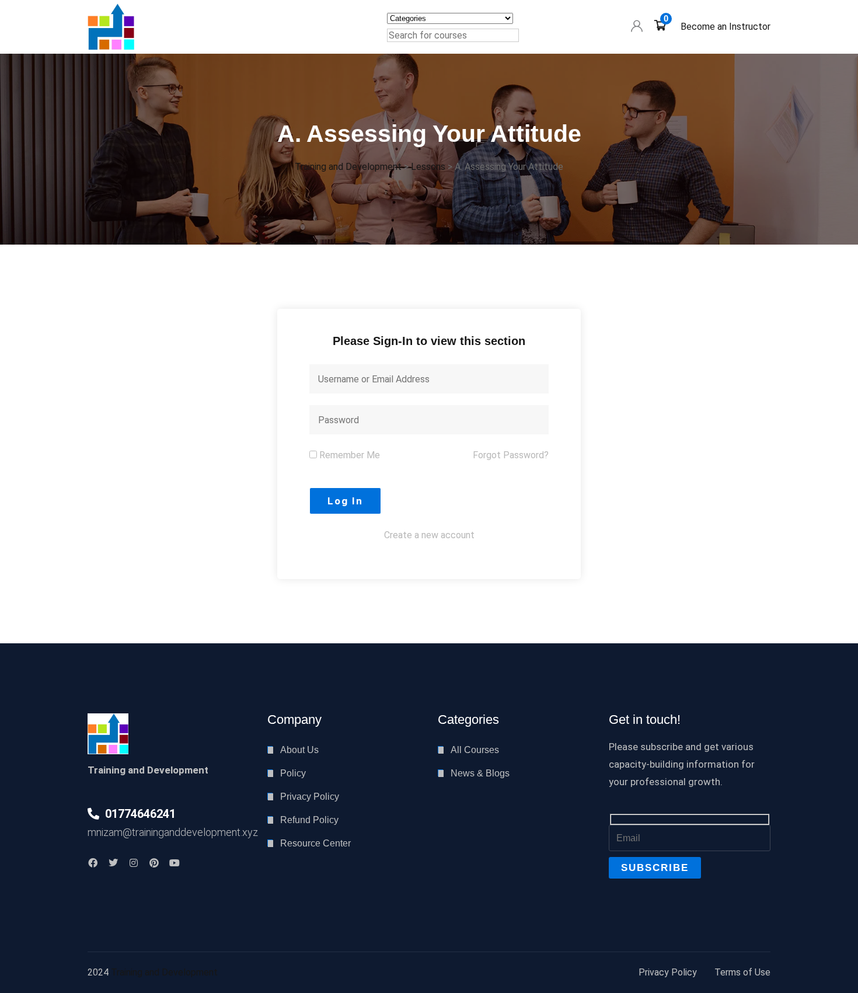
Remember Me (348, 455)
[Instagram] (133, 862)
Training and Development (164, 972)
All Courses (475, 750)
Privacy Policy (309, 797)
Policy (293, 773)
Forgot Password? (511, 455)
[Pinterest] (154, 862)
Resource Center (315, 843)
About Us (299, 750)
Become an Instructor (725, 26)
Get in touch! (645, 719)
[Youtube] (174, 862)
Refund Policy (309, 820)
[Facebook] (92, 862)
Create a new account (429, 535)
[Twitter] (113, 862)
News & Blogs (480, 773)
